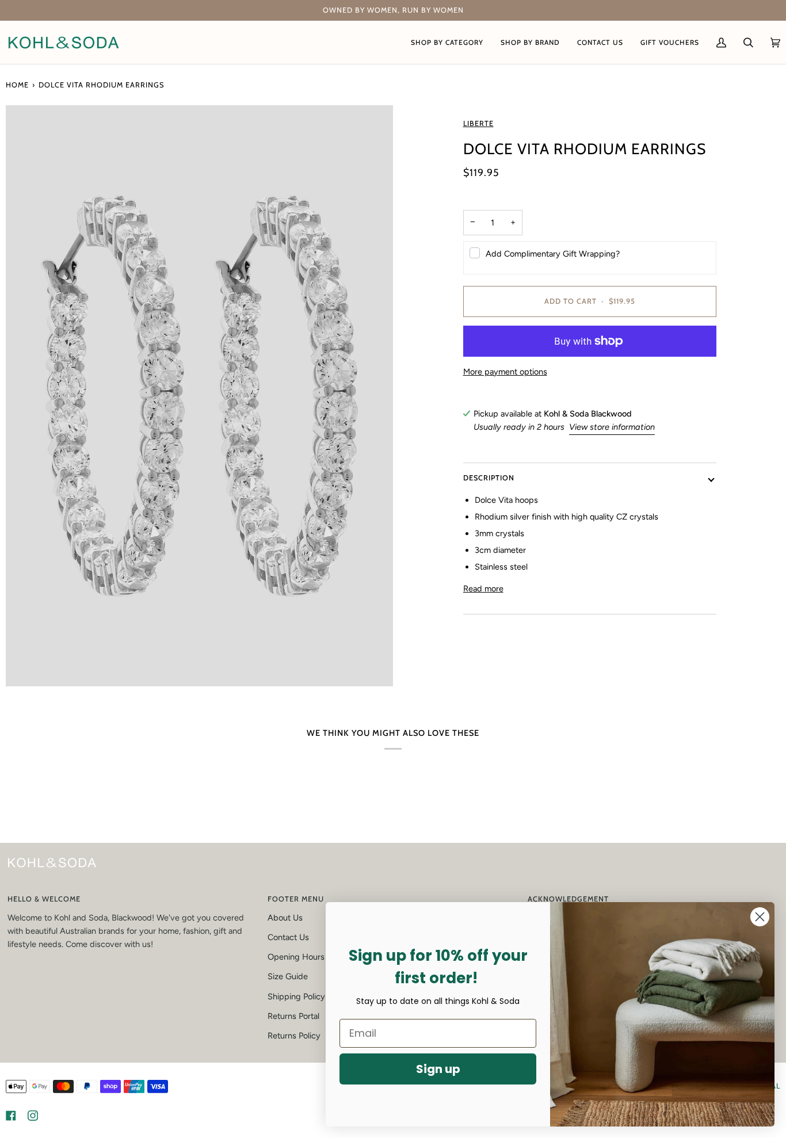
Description (488, 478)
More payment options (505, 371)
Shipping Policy (296, 996)
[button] (447, 42)
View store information (612, 427)
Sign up (438, 1069)
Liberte (478, 123)
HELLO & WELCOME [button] (44, 899)
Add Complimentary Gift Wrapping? (553, 254)
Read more (483, 589)
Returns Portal (293, 1016)
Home (17, 85)
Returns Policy (294, 1035)
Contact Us (288, 937)
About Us (285, 917)
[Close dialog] (760, 917)
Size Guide (288, 976)
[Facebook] (11, 1115)
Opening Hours (296, 957)
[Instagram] (33, 1115)
